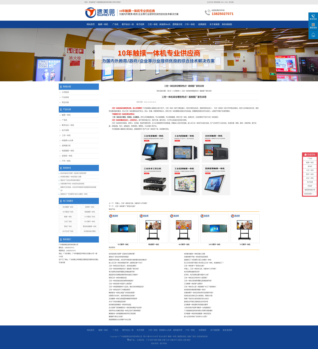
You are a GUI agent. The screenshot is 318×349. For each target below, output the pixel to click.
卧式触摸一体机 (68, 207)
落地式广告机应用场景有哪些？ (70, 180)
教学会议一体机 (128, 25)
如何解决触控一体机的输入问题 (70, 177)
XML (226, 2)
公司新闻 (65, 92)
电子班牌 (140, 24)
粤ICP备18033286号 (150, 336)
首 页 (169, 91)
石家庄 (180, 340)
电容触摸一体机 (68, 151)
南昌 (159, 340)
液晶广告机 (191, 336)
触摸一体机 (103, 24)
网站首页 (91, 24)
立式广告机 (68, 221)
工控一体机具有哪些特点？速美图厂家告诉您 (197, 91)
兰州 (167, 340)
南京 (156, 340)
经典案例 (202, 24)
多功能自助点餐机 (90, 231)
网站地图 (217, 2)
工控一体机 (153, 24)
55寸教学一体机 (89, 221)
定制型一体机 (67, 156)
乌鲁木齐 (173, 340)
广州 (148, 340)
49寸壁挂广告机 (68, 212)
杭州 (152, 340)
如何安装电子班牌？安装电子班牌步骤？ (73, 173)
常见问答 (65, 102)
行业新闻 (65, 97)
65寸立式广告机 (68, 231)
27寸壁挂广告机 (89, 217)
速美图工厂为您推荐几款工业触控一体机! (74, 194)
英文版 (231, 2)
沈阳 (185, 340)
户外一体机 (190, 24)
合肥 (163, 340)
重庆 (189, 340)
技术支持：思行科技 (159, 343)
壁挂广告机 (68, 226)
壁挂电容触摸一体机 (89, 226)
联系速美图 (227, 24)
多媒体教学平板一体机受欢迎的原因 (72, 184)
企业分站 (210, 2)
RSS (222, 2)
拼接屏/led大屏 (165, 25)
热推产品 (131, 340)
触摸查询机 (182, 336)
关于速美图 (214, 24)
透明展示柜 (177, 24)
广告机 (115, 24)
